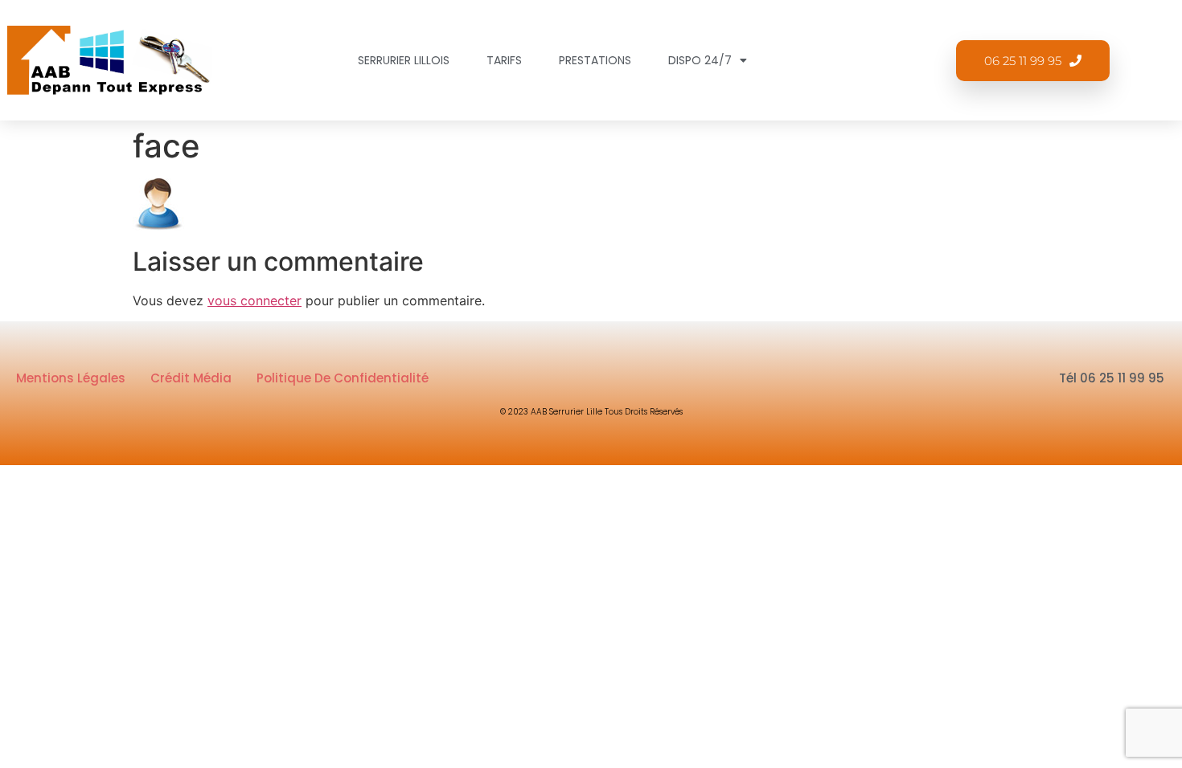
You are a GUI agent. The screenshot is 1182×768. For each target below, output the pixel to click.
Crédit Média (191, 378)
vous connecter (254, 300)
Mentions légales (70, 378)
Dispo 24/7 (700, 60)
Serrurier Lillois (403, 60)
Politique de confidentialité (343, 378)
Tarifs (504, 60)
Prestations (595, 60)
